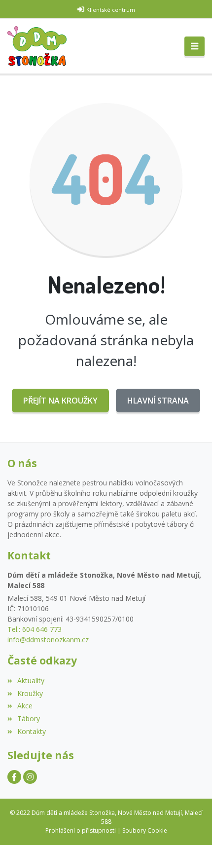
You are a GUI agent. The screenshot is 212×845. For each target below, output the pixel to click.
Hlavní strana (158, 400)
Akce (25, 705)
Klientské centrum (110, 9)
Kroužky (30, 693)
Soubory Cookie (144, 830)
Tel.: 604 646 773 (34, 629)
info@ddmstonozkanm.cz (48, 639)
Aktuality (30, 680)
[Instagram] (30, 777)
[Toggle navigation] (194, 46)
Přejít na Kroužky (60, 400)
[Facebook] (14, 777)
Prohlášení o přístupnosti (80, 830)
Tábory (28, 718)
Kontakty (31, 731)
